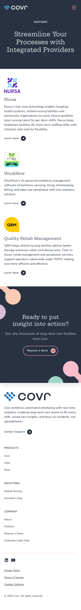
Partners (9, 526)
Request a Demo (14, 533)
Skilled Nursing (13, 491)
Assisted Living (13, 498)
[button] (73, 7)
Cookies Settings (14, 584)
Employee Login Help (16, 540)
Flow (7, 470)
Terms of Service (14, 577)
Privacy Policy (12, 570)
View (7, 463)
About (7, 519)
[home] (16, 7)
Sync (7, 456)
